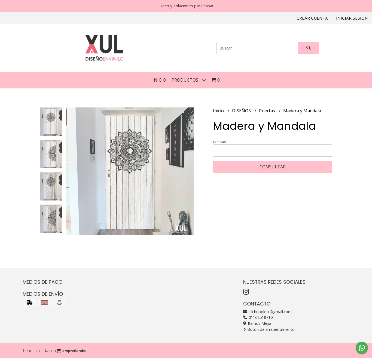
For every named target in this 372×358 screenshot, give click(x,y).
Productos (185, 80)
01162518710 (260, 317)
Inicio (159, 80)
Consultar (273, 167)
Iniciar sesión (352, 18)
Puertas (267, 111)
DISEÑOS (242, 111)
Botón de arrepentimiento (270, 329)
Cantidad (219, 142)
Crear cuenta (312, 18)
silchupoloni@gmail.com (270, 311)
